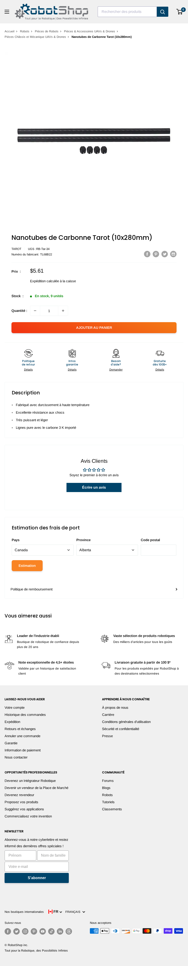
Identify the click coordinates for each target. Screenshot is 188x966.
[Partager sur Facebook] (147, 254)
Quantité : (19, 311)
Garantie (11, 743)
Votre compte (15, 707)
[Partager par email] (173, 254)
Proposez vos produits (21, 802)
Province (83, 540)
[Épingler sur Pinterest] (156, 254)
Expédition (12, 722)
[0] (179, 11)
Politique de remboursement (32, 589)
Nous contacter (16, 757)
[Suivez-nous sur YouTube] (42, 931)
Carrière (108, 715)
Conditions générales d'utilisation (126, 722)
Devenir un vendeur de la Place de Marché (36, 788)
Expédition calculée (44, 281)
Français (73, 911)
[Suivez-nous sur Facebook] (8, 931)
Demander (116, 369)
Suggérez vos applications (24, 809)
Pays (15, 540)
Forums (108, 781)
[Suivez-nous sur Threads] (69, 931)
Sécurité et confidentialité (120, 729)
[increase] (63, 311)
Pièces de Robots (46, 31)
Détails (28, 369)
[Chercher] (162, 12)
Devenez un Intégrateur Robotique (30, 781)
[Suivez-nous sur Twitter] (16, 931)
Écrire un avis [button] (94, 487)
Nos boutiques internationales (24, 911)
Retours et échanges (20, 729)
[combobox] (127, 11)
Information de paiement (23, 750)
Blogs (106, 788)
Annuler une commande (22, 736)
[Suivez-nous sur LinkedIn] (60, 931)
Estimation (27, 565)
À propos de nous (115, 707)
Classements (112, 809)
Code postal (150, 540)
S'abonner (37, 878)
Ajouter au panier (94, 327)
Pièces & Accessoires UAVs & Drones (89, 31)
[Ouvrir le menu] (7, 12)
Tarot (16, 249)
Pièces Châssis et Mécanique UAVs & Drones (35, 37)
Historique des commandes (25, 715)
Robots (24, 31)
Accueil (9, 31)
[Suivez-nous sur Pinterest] (34, 931)
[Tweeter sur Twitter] (164, 254)
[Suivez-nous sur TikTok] (51, 931)
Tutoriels (108, 802)
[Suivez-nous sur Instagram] (25, 931)
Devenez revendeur (19, 795)
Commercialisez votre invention (28, 816)
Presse (107, 736)
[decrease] (35, 311)
